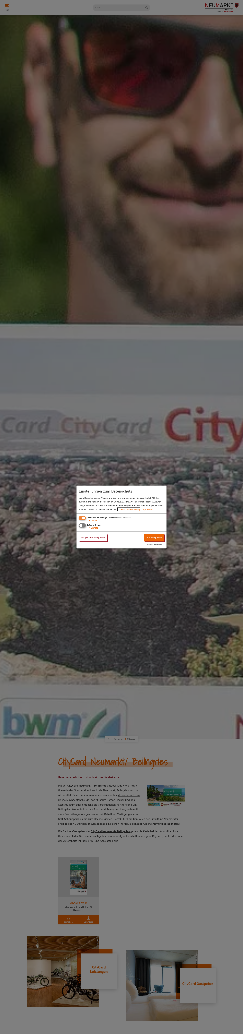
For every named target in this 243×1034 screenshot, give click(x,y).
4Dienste (92, 527)
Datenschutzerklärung (129, 509)
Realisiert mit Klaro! (155, 545)
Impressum (147, 509)
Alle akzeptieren (154, 537)
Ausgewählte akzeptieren (93, 537)
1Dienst (92, 520)
